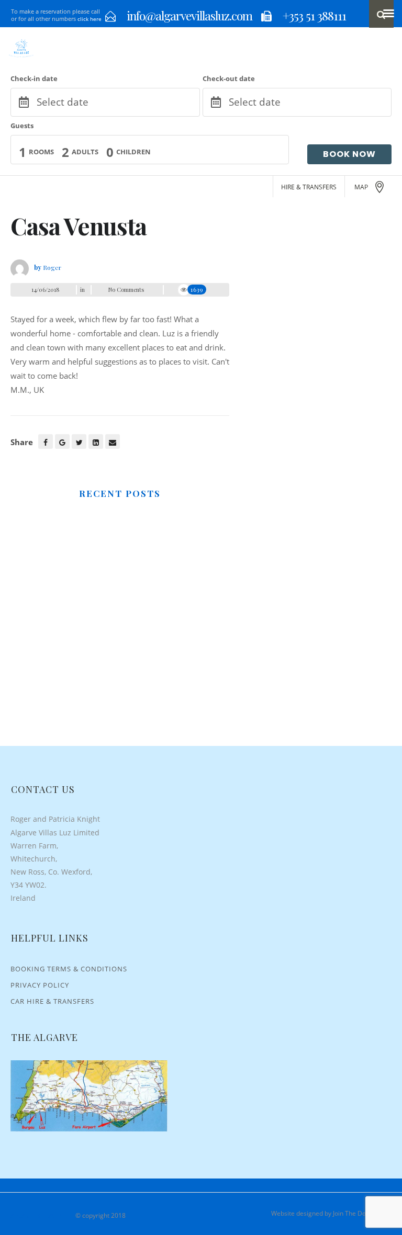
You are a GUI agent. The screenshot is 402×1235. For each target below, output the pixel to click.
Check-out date (229, 78)
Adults (85, 151)
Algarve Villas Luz (39, 1215)
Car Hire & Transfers (52, 1001)
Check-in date (34, 78)
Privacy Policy (39, 985)
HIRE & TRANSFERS (309, 187)
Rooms (41, 151)
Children (133, 151)
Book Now (349, 154)
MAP (361, 187)
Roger (52, 267)
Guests (22, 125)
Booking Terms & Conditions (68, 968)
